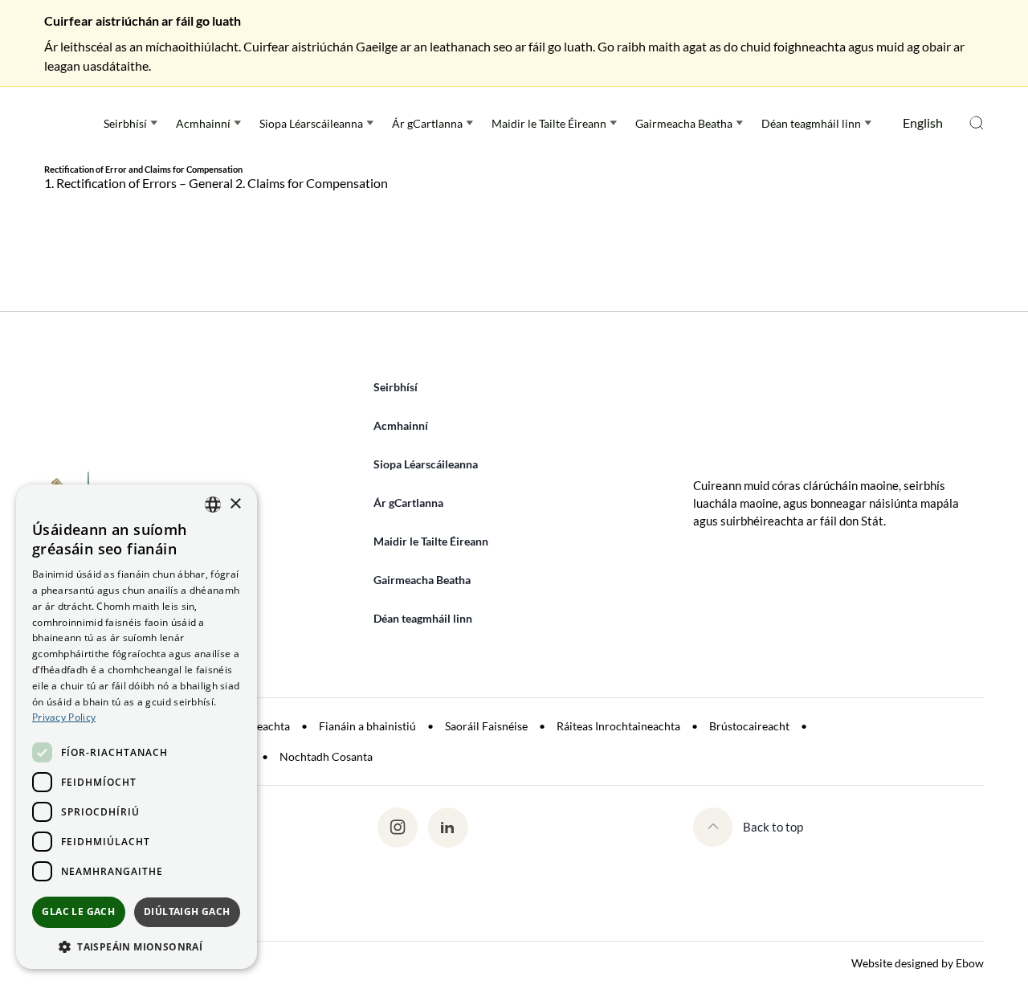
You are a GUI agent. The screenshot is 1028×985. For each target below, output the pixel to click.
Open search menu (976, 123)
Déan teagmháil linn (811, 123)
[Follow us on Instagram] (397, 827)
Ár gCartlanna (427, 123)
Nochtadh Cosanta (326, 756)
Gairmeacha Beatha (683, 123)
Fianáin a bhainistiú (367, 726)
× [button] (235, 504)
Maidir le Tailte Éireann (549, 123)
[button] (136, 945)
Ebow (970, 963)
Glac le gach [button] (78, 911)
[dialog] (136, 726)
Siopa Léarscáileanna (311, 123)
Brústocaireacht (749, 726)
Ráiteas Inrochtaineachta (618, 726)
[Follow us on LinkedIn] (447, 827)
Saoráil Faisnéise (486, 726)
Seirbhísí (125, 123)
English (923, 122)
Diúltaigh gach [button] (187, 911)
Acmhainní (203, 123)
